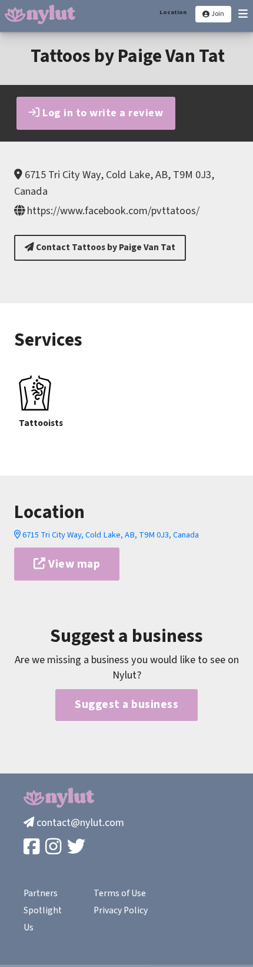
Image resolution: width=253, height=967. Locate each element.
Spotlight (43, 910)
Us (29, 927)
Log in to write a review (102, 112)
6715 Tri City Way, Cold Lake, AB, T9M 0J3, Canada (110, 535)
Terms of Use (120, 893)
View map (73, 564)
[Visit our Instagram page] (54, 847)
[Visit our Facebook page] (33, 847)
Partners (41, 893)
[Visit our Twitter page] (77, 847)
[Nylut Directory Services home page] (40, 14)
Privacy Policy (121, 910)
